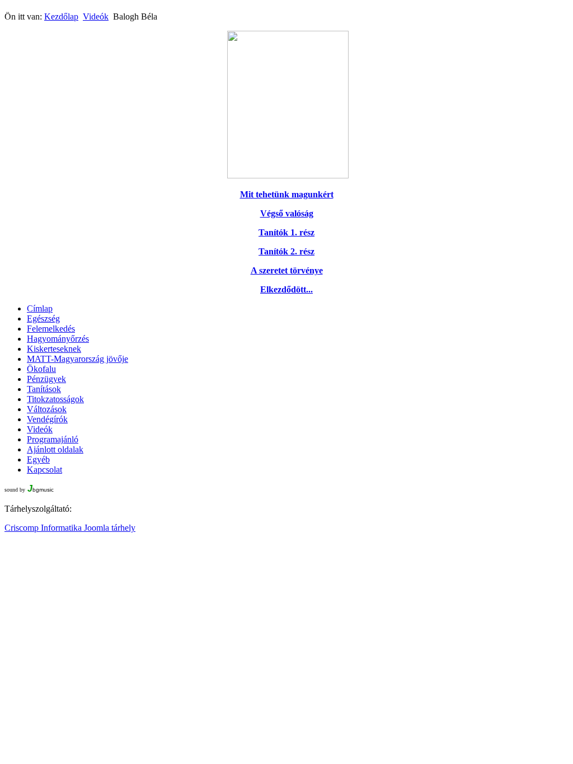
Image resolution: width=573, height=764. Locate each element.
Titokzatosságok (55, 399)
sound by (14, 490)
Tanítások (44, 389)
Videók (96, 16)
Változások (47, 409)
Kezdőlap (61, 16)
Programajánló (52, 439)
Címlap (40, 308)
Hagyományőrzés (58, 338)
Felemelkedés (51, 328)
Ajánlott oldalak (55, 449)
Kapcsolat (44, 469)
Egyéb (38, 459)
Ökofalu (41, 369)
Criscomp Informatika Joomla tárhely (69, 527)
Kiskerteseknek (54, 348)
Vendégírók (47, 419)
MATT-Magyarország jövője (77, 359)
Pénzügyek (46, 379)
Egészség (43, 318)
